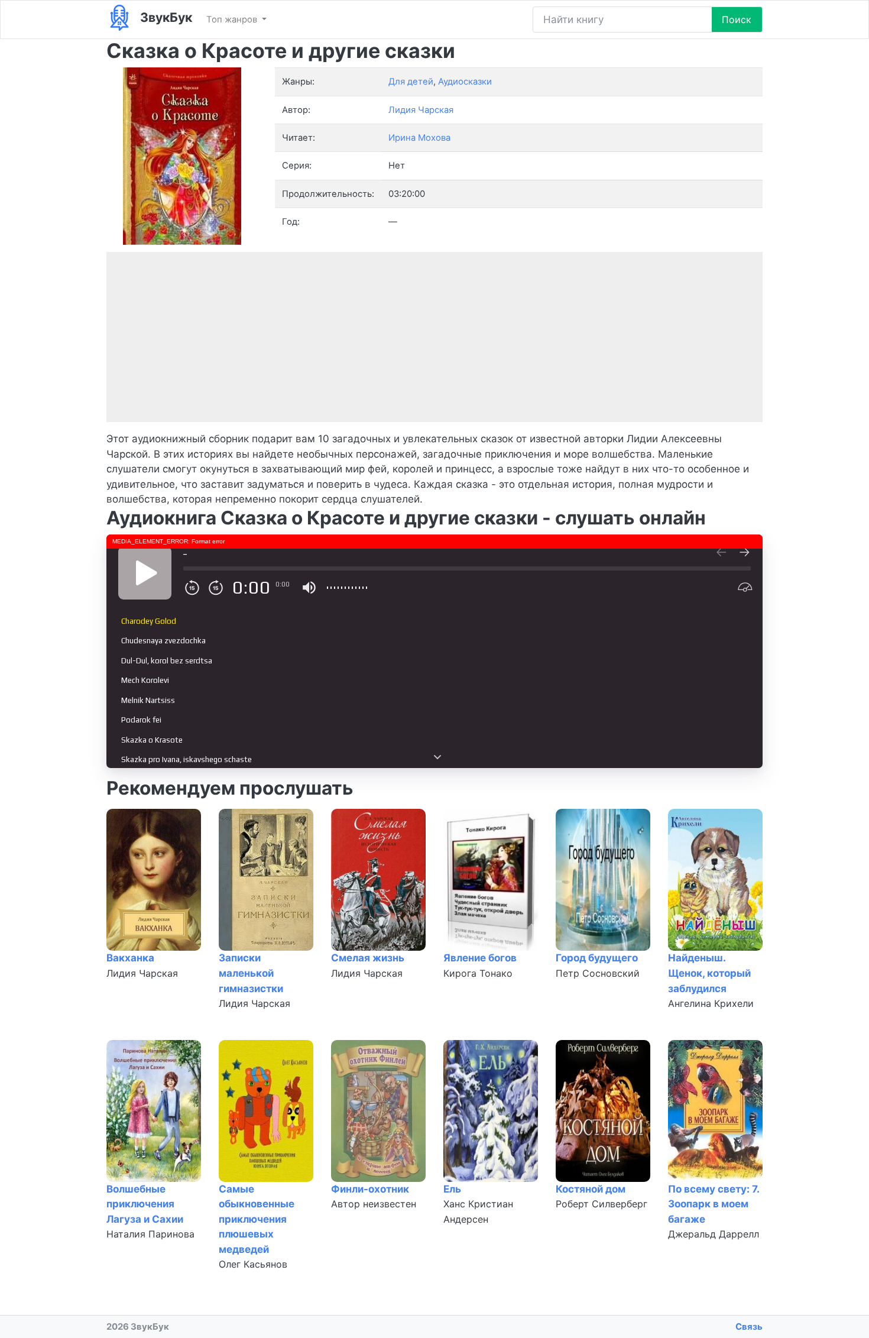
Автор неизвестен (373, 1204)
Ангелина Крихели (711, 1003)
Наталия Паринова (150, 1234)
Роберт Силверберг (601, 1204)
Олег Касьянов (253, 1264)
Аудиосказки (465, 81)
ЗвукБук (164, 17)
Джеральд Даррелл (713, 1234)
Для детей (410, 81)
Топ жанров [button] (233, 19)
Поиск (736, 19)
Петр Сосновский (598, 973)
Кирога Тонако (478, 973)
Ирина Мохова (419, 137)
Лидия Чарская (142, 973)
